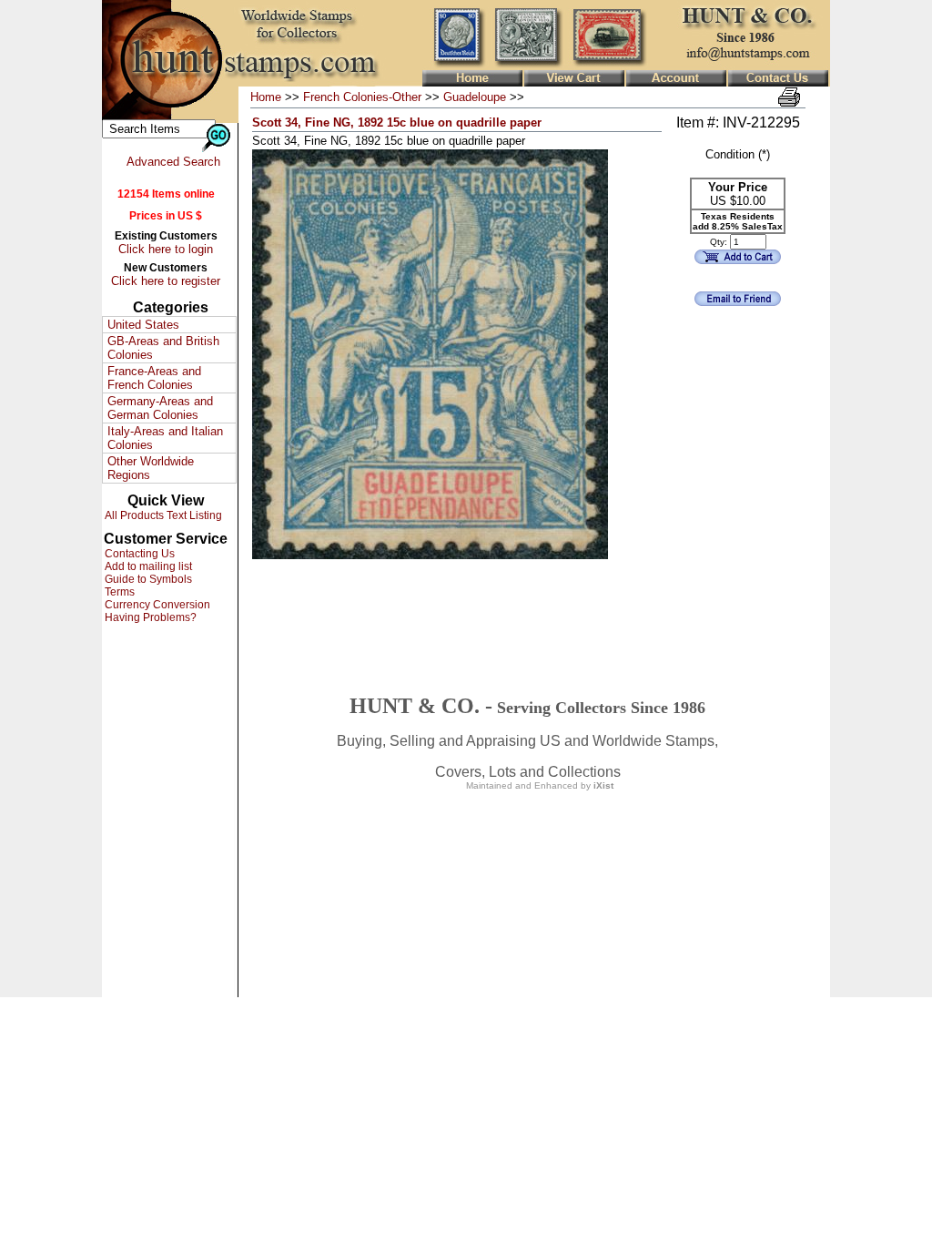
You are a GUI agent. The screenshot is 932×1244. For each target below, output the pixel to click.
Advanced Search (173, 161)
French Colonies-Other (362, 97)
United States (143, 324)
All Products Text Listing (162, 515)
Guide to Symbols (147, 579)
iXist (603, 785)
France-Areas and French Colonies (154, 378)
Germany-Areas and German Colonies (160, 408)
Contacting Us (138, 553)
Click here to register (165, 281)
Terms (118, 592)
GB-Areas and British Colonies (163, 348)
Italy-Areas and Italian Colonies (165, 438)
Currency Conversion (156, 604)
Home (265, 97)
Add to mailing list (147, 566)
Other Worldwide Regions (150, 468)
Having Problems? (149, 617)
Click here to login (165, 249)
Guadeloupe (474, 97)
